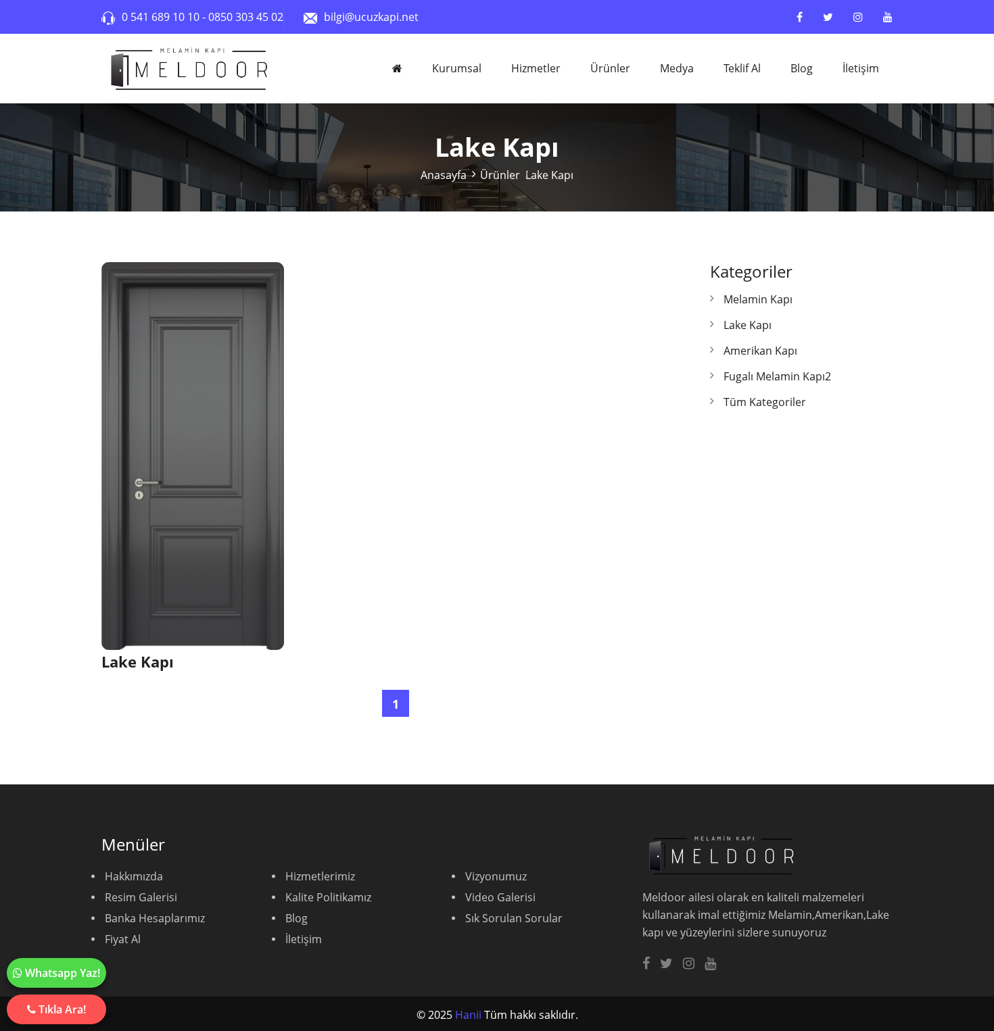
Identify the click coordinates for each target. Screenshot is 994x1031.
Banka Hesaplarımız (155, 918)
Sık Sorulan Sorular (514, 918)
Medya (677, 68)
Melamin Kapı (758, 299)
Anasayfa (444, 175)
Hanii (468, 1014)
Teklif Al (742, 68)
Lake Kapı (748, 325)
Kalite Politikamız (328, 897)
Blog (801, 68)
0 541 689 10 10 (162, 16)
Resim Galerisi (141, 897)
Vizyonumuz (496, 876)
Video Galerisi (500, 897)
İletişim (861, 68)
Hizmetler (536, 68)
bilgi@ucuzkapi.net (371, 16)
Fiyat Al (123, 939)
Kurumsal (456, 68)
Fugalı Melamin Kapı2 (777, 376)
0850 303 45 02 (245, 16)
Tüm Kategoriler (765, 402)
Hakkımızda (134, 876)
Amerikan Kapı (760, 350)
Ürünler (610, 68)
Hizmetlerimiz (320, 876)
